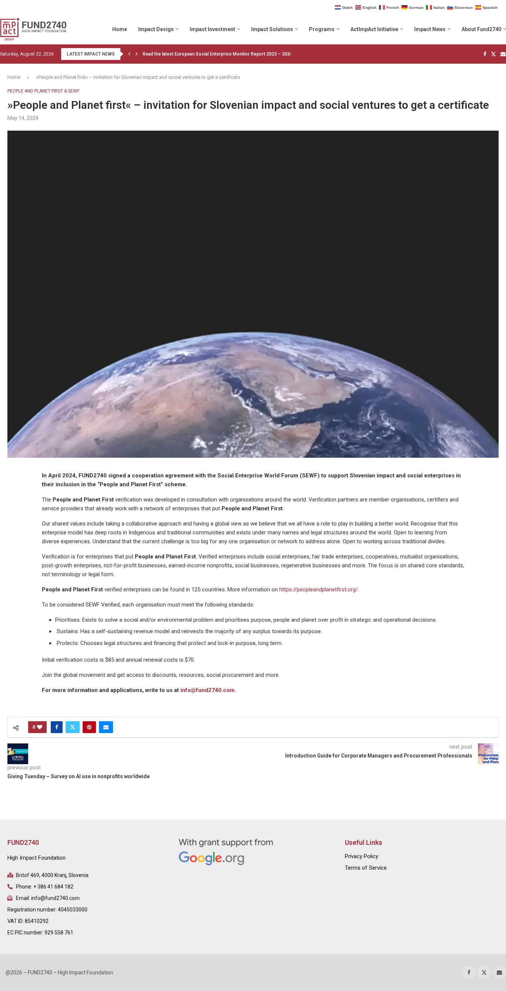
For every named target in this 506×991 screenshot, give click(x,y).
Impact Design (156, 29)
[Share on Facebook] (57, 727)
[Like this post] (39, 727)
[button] (129, 54)
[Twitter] (493, 54)
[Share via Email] (106, 727)
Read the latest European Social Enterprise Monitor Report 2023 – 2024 (217, 54)
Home (119, 29)
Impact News (430, 29)
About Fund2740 (481, 29)
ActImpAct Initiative (374, 29)
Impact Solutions (272, 29)
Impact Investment (212, 29)
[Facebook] (485, 54)
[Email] (503, 54)
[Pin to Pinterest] (89, 727)
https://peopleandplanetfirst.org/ (318, 589)
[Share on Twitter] (73, 727)
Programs (321, 29)
